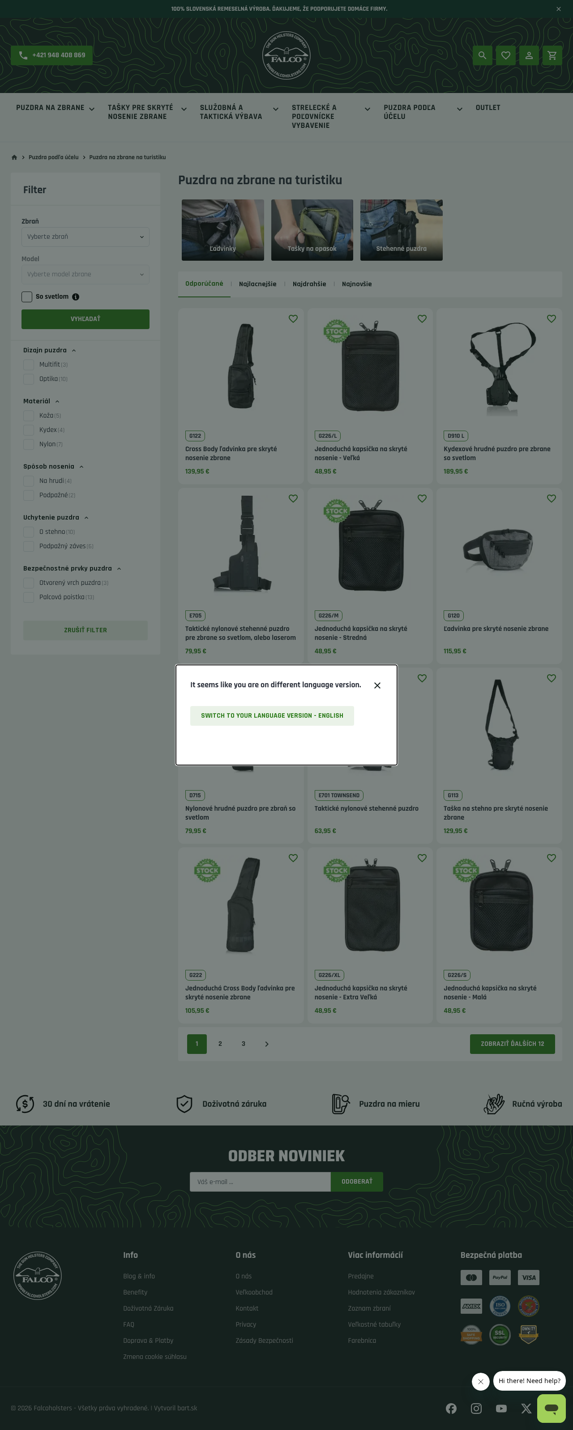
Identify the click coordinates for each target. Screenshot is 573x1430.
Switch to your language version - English (272, 715)
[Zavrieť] (377, 685)
